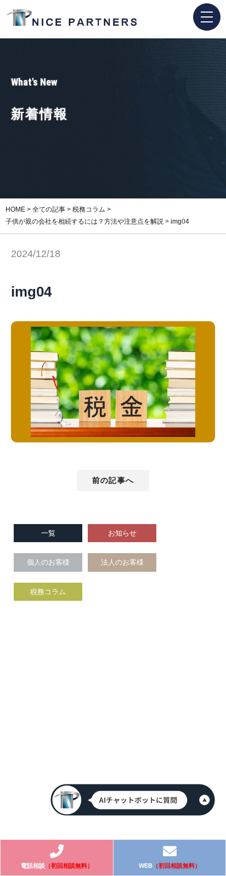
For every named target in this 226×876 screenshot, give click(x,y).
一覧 (48, 533)
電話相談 (57, 865)
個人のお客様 (48, 562)
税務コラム (48, 592)
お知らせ (122, 533)
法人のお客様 (122, 562)
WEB (170, 865)
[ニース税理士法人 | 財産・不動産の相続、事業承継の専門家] (71, 17)
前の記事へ (113, 480)
